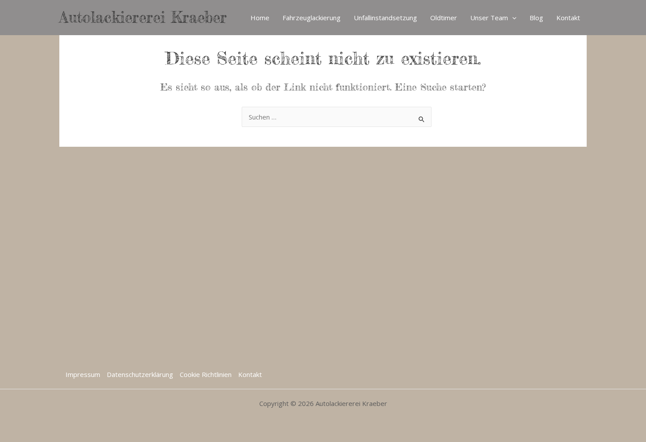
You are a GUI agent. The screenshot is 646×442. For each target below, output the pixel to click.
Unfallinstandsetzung (385, 17)
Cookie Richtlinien (206, 374)
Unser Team (489, 17)
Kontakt (568, 17)
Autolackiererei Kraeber (143, 17)
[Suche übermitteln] (421, 117)
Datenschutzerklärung (140, 374)
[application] (512, 17)
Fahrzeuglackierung (312, 17)
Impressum (82, 374)
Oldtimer (443, 17)
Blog (536, 17)
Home (259, 17)
